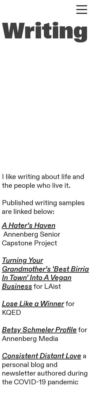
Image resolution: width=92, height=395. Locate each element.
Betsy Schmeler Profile (39, 330)
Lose (10, 304)
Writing (45, 31)
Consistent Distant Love (41, 356)
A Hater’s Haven (28, 225)
